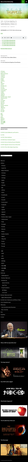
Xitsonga (2, 110)
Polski (2, 99)
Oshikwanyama (4, 98)
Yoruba (2, 109)
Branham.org (4, 280)
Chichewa (3, 74)
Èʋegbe (2, 79)
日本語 (2, 123)
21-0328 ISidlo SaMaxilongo (8, 45)
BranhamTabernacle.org (6, 48)
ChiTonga (3, 77)
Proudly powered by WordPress (6, 460)
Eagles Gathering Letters (6, 297)
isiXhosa (2, 83)
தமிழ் (2, 116)
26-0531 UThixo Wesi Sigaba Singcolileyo (9, 147)
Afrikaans (3, 71)
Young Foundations (5, 287)
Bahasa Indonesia (4, 73)
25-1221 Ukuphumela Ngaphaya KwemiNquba (10, 61)
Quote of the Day (5, 282)
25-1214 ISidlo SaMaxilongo (8, 40)
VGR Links (3, 273)
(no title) (2, 134)
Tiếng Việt (3, 107)
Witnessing (3, 304)
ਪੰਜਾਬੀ (2, 115)
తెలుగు (2, 117)
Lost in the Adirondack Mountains (8, 307)
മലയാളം (3, 118)
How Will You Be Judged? (7, 381)
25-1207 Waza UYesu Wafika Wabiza (8, 56)
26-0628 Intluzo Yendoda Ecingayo (8, 139)
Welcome (3, 160)
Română (2, 101)
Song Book (3, 314)
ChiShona (3, 76)
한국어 (2, 120)
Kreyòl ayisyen (4, 89)
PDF (2, 33)
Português (3, 100)
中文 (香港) (3, 122)
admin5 (13, 26)
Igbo (2, 82)
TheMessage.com (5, 275)
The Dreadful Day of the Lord (8, 420)
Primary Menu (26, 1)
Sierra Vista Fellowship (7, 1)
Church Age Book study (6, 302)
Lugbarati (3, 94)
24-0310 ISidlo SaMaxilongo (8, 42)
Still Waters (4, 290)
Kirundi (2, 87)
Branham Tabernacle (5, 277)
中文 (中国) (3, 121)
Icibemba (3, 81)
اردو (2, 112)
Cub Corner (4, 292)
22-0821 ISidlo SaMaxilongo (8, 43)
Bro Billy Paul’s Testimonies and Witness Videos (11, 299)
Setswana (3, 103)
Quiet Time (4, 285)
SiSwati (2, 104)
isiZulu (2, 84)
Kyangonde (3, 90)
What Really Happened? (6, 401)
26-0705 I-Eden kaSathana (6, 137)
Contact (2, 317)
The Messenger (4, 440)
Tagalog (2, 106)
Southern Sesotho (4, 105)
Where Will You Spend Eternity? (8, 342)
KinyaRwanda (4, 85)
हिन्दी (1, 114)
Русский (2, 111)
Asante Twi (3, 72)
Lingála (2, 92)
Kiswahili (3, 88)
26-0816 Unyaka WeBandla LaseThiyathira (10, 132)
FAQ (2, 312)
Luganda (2, 93)
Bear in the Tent (4, 309)
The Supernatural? (5, 362)
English (2, 78)
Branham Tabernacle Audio (6, 295)
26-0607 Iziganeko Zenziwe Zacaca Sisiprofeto (10, 144)
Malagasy (3, 95)
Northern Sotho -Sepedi (6, 96)
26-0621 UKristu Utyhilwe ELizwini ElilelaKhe (10, 142)
